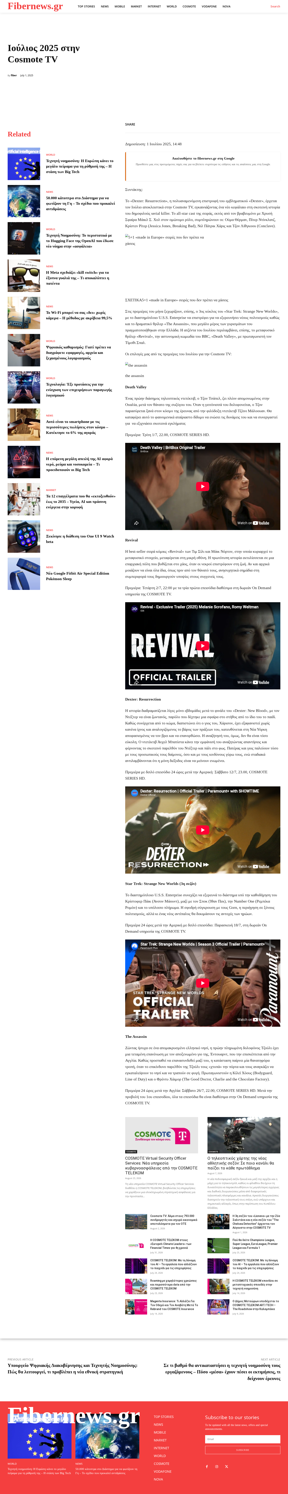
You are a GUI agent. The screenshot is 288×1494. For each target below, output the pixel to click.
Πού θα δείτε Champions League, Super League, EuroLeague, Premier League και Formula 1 (255, 1243)
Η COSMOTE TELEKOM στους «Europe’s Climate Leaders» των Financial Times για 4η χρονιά (170, 1243)
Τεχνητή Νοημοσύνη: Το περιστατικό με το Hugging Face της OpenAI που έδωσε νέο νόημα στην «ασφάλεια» (80, 240)
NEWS (49, 192)
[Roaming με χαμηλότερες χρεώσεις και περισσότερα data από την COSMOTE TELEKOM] (136, 1286)
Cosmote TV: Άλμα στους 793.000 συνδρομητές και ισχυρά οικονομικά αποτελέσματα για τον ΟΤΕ (173, 1219)
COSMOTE (131, 1151)
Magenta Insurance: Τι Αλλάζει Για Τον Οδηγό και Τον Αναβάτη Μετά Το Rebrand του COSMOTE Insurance (174, 1305)
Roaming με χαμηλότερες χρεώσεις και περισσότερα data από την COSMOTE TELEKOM (173, 1284)
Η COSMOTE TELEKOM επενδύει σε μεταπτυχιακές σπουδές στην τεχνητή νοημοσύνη (255, 1284)
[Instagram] (217, 1467)
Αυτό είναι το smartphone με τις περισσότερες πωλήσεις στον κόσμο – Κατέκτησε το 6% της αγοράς (77, 427)
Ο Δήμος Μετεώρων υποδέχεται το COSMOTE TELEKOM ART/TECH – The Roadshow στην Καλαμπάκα (256, 1305)
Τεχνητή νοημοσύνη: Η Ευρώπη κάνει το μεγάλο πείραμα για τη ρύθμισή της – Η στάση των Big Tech (79, 166)
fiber (14, 75)
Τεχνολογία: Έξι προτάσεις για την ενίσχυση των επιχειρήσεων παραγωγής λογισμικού (79, 389)
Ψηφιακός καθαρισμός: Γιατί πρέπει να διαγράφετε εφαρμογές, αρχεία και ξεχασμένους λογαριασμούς (78, 352)
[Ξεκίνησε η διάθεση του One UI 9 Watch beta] (24, 536)
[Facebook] (258, 123)
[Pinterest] (276, 123)
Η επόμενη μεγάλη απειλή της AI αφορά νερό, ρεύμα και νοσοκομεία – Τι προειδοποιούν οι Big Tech (79, 464)
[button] (275, 6)
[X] (267, 123)
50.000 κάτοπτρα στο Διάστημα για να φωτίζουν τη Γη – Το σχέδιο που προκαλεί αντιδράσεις (80, 203)
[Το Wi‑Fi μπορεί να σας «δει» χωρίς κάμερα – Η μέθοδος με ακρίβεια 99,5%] (24, 313)
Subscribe (242, 1449)
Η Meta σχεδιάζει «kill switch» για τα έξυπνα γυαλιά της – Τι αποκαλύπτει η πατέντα (77, 277)
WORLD (50, 154)
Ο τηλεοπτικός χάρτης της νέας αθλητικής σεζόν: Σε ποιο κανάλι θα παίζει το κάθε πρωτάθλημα (240, 1163)
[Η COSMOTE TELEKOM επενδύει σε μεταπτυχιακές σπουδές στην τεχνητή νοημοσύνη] (218, 1286)
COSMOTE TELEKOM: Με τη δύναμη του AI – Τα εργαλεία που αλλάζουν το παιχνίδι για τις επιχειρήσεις (173, 1264)
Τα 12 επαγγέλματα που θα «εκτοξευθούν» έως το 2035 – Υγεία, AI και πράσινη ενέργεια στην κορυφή (81, 501)
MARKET (51, 490)
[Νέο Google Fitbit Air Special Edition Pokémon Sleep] (24, 574)
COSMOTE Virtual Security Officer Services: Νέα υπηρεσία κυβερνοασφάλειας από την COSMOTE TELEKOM (161, 1165)
